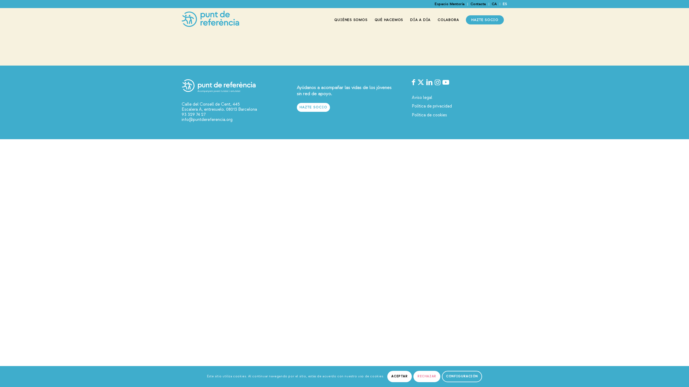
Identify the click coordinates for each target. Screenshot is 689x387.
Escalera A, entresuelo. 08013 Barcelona (219, 109)
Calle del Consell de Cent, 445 (211, 104)
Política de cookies (429, 115)
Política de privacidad (432, 106)
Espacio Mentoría (450, 4)
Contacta (478, 4)
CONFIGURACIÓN (462, 376)
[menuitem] (449, 4)
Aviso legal (422, 97)
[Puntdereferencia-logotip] (210, 20)
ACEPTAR (399, 376)
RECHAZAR (426, 376)
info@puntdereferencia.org (207, 119)
